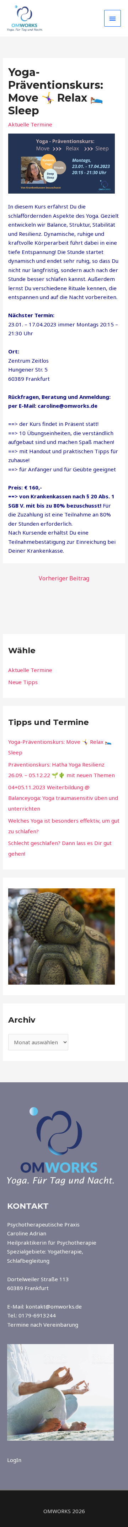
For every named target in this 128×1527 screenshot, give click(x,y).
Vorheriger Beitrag (64, 578)
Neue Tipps (23, 682)
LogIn (14, 1459)
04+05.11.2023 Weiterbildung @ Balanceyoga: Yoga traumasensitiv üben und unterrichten (63, 798)
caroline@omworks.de (67, 405)
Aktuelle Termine (30, 124)
